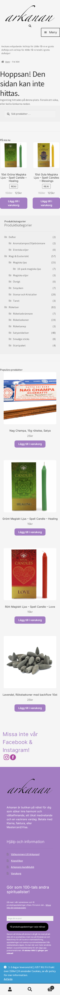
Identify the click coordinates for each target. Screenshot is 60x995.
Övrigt (16, 281)
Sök (30, 989)
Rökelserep (19, 326)
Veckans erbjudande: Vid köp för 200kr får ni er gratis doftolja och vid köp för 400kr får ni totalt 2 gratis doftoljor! (27, 50)
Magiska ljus (20, 262)
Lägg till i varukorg (13, 203)
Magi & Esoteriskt (19, 256)
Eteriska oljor (20, 249)
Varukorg (16, 873)
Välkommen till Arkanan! (25, 854)
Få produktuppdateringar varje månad (27, 927)
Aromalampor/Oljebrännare (29, 243)
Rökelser (14, 307)
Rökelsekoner (21, 319)
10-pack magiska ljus (29, 268)
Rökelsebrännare (23, 313)
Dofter (12, 237)
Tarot (16, 300)
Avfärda (8, 979)
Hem (7, 61)
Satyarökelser (21, 332)
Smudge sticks (21, 339)
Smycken (18, 288)
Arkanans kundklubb (22, 867)
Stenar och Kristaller (25, 294)
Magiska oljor (20, 275)
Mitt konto (10, 989)
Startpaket (19, 345)
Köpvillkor (17, 860)
